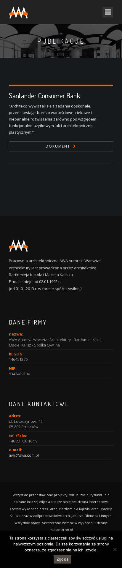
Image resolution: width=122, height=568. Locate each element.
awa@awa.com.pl (24, 455)
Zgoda (62, 559)
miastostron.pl (61, 529)
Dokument (58, 146)
